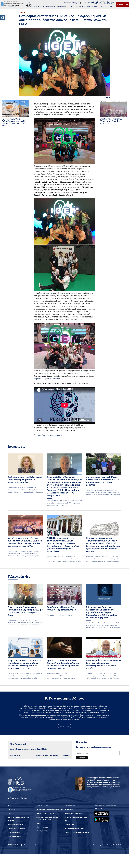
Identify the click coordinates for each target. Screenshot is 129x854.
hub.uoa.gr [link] (98, 808)
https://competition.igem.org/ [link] (49, 435)
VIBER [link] (66, 755)
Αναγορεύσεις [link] (51, 6)
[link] (2, 17)
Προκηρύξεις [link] (109, 6)
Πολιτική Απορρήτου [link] (98, 845)
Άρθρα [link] (89, 6)
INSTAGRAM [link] (42, 755)
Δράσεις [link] (41, 6)
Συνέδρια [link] (72, 6)
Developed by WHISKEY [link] (114, 845)
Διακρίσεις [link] (81, 6)
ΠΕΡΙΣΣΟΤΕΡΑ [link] (64, 726)
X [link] (27, 755)
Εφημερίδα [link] (86, 3)
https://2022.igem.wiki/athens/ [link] (47, 378)
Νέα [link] (35, 6)
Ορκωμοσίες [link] (97, 6)
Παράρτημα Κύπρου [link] (71, 3)
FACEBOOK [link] (15, 755)
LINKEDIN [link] (53, 755)
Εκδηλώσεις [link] (62, 6)
